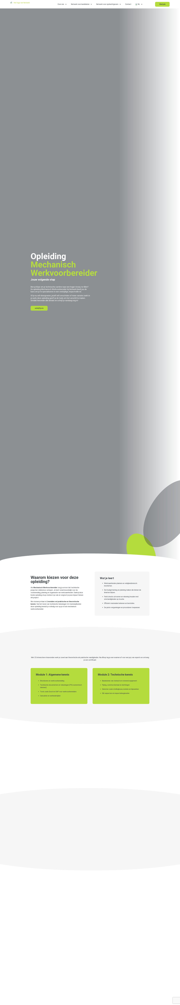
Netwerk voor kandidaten (80, 4)
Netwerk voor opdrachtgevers (107, 4)
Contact (128, 4)
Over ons (61, 4)
